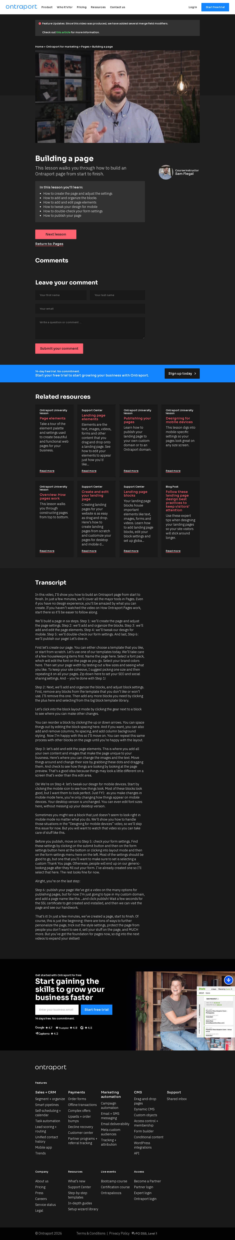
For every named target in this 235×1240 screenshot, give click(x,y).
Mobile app (43, 1147)
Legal (39, 1210)
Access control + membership (146, 1123)
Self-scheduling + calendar (48, 1113)
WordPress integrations (143, 1145)
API (136, 1153)
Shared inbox (177, 1099)
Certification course (115, 1187)
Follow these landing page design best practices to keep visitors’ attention (178, 501)
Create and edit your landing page (95, 495)
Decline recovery (80, 1127)
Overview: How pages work (53, 496)
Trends (40, 1153)
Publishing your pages (138, 420)
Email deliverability (115, 1124)
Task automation (47, 1121)
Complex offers (79, 1111)
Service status (45, 1205)
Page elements (53, 418)
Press (39, 1193)
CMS (138, 1092)
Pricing (40, 1187)
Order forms (77, 1099)
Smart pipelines (47, 1105)
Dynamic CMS (144, 1109)
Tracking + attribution (109, 1142)
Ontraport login (145, 1199)
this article (63, 32)
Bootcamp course (114, 1181)
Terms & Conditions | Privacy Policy (103, 1233)
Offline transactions (82, 1105)
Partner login (143, 1187)
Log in (193, 7)
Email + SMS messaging (110, 1115)
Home (39, 46)
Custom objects (145, 1115)
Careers (41, 1199)
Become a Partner (147, 1181)
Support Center (79, 1187)
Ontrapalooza (111, 1193)
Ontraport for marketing (62, 46)
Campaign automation (109, 1105)
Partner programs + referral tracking (83, 1140)
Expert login (143, 1193)
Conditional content (148, 1137)
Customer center (80, 1133)
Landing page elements (94, 417)
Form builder (144, 1131)
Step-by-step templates (78, 1195)
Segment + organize (50, 1099)
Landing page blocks (136, 494)
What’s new (76, 1181)
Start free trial (215, 7)
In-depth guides (80, 1203)
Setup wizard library (83, 1209)
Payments (76, 1092)
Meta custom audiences (111, 1132)
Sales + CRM (45, 1092)
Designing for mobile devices (179, 420)
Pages (85, 46)
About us (41, 1181)
